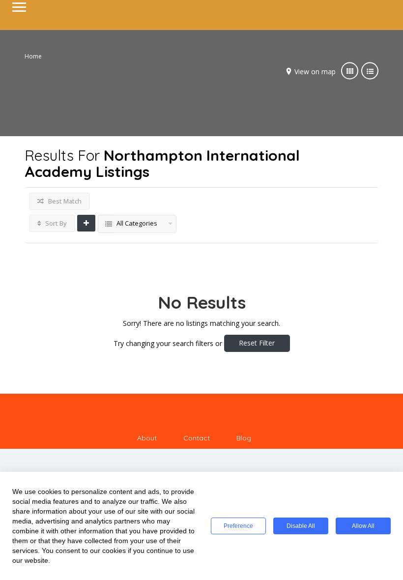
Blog (243, 438)
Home (33, 56)
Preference (238, 525)
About (147, 438)
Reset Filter (257, 343)
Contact (196, 438)
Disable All (301, 525)
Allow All (363, 525)
